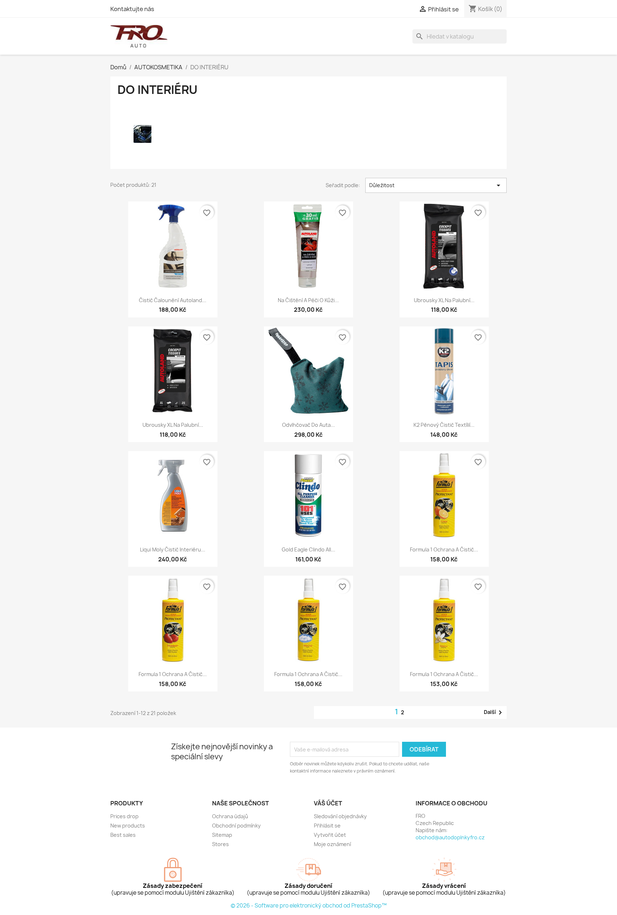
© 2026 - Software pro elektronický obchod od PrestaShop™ (309, 905)
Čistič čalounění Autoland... (172, 300)
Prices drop (124, 816)
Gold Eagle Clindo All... (308, 549)
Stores (220, 844)
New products (127, 825)
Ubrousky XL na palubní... (444, 300)
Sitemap (222, 834)
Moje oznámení (332, 844)
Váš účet (328, 803)
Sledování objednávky (340, 816)
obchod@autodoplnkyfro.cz (450, 837)
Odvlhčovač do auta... (308, 424)
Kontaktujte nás (132, 9)
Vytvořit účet (330, 834)
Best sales (123, 834)
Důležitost (436, 185)
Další (494, 712)
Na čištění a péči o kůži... (308, 300)
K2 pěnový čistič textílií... (444, 424)
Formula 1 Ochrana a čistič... (444, 549)
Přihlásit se (327, 825)
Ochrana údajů (230, 816)
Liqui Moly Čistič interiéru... (172, 549)
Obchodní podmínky (236, 825)
